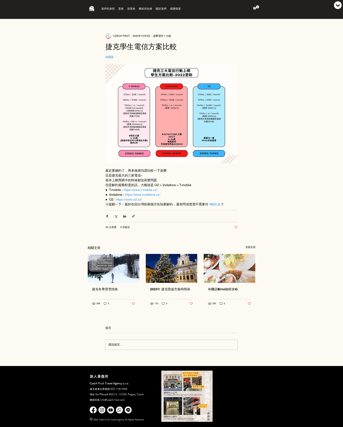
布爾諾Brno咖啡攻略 (223, 289)
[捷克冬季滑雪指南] (113, 268)
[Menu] (334, 5)
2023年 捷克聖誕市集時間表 (170, 289)
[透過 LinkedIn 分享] (124, 216)
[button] (108, 8)
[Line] (128, 409)
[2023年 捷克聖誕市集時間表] (171, 268)
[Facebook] (93, 409)
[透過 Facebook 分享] (107, 216)
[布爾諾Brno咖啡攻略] (229, 268)
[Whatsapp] (119, 409)
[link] (256, 7)
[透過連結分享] (133, 216)
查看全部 (250, 247)
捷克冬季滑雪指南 (105, 289)
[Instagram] (101, 409)
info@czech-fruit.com (112, 400)
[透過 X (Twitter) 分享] (116, 216)
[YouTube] (110, 409)
